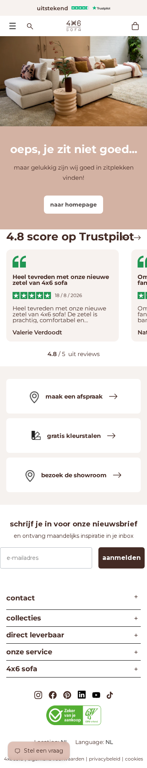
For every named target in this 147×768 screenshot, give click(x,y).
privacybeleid (104, 759)
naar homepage (73, 204)
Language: (90, 742)
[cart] (139, 26)
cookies (134, 759)
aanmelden (121, 557)
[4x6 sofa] (73, 25)
